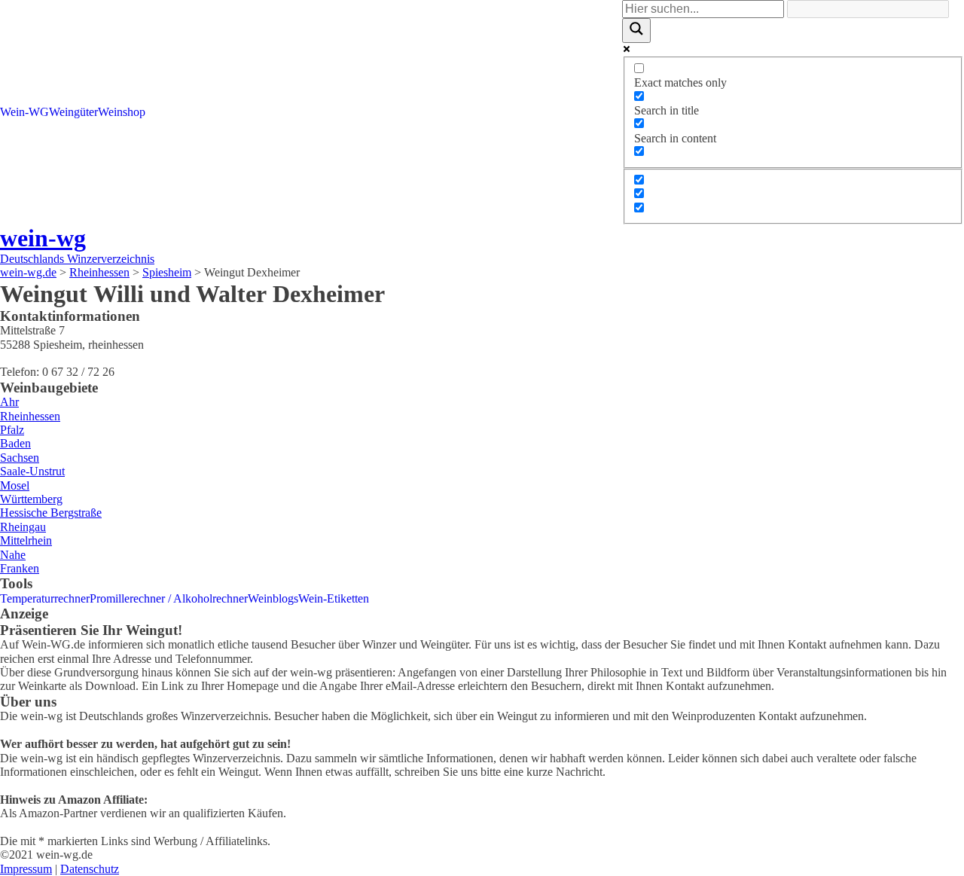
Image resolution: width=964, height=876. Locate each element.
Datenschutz (89, 868)
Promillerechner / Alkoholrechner (169, 598)
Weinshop (121, 111)
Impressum (26, 868)
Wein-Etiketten (333, 598)
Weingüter (73, 111)
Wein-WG (24, 111)
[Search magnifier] (636, 30)
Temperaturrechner (45, 598)
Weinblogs (273, 598)
